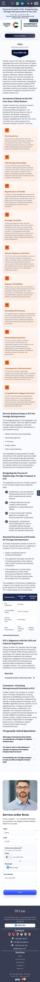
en (28, 3)
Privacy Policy (14, 976)
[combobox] (8, 857)
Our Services (20, 959)
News (20, 956)
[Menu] (36, 3)
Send (20, 892)
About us (20, 968)
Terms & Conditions (24, 976)
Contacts (20, 965)
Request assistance (20, 36)
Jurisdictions (20, 962)
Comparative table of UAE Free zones (18, 677)
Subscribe (21, 925)
